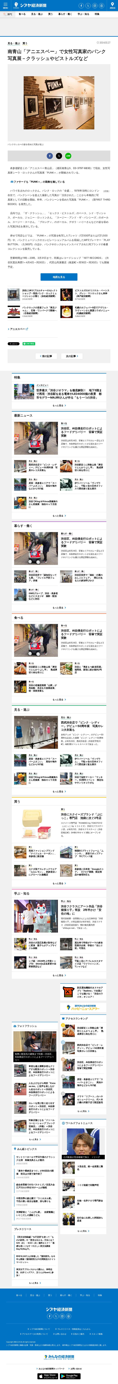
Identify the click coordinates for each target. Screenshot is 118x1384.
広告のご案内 (78, 1334)
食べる (22, 13)
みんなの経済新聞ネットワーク (59, 1357)
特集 (97, 13)
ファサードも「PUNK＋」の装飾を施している (39, 181)
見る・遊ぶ (37, 13)
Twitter (88, 5)
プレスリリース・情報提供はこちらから (73, 1329)
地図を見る (59, 277)
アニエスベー (17, 329)
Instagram (94, 5)
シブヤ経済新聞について (40, 1329)
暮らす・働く (65, 13)
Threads (101, 5)
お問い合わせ (60, 1334)
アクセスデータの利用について (35, 1334)
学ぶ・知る (83, 13)
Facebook (81, 5)
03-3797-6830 (81, 168)
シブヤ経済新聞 (30, 5)
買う (50, 13)
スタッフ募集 (97, 1334)
